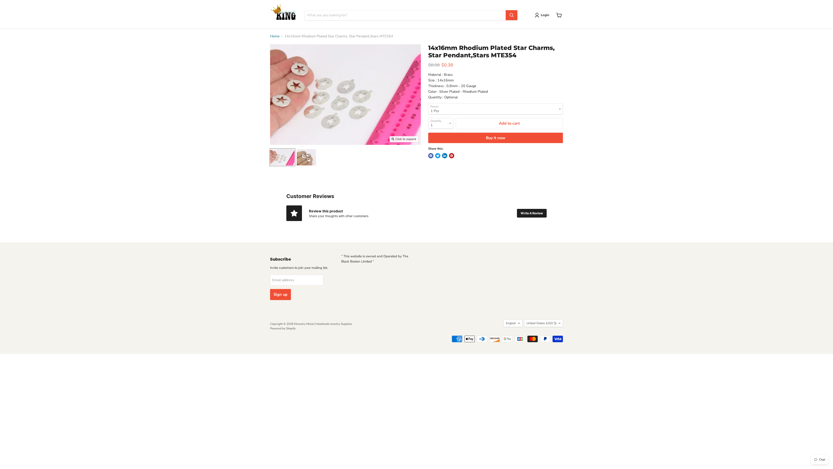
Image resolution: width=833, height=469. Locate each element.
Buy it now (495, 137)
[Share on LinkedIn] (444, 155)
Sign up (280, 294)
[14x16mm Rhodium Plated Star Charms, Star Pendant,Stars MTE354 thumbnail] (282, 157)
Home (275, 36)
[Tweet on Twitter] (437, 155)
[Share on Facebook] (430, 155)
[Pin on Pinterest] (451, 155)
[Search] (511, 15)
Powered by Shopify (283, 328)
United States (541, 323)
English (511, 323)
